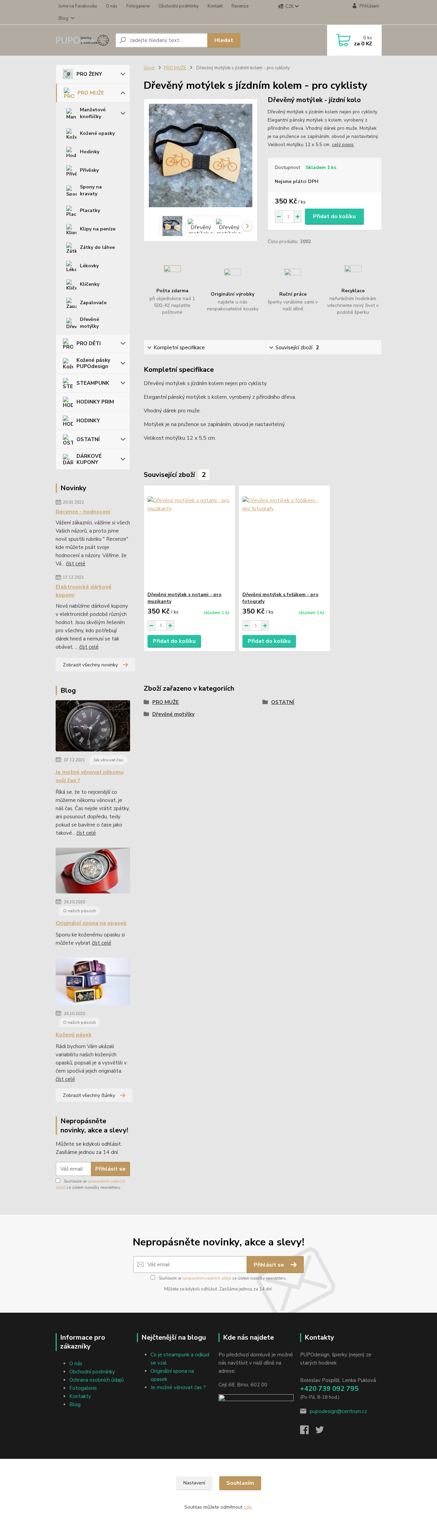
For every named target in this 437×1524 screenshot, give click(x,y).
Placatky (90, 210)
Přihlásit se (110, 1169)
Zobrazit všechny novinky (90, 665)
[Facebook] (307, 1431)
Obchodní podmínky (178, 6)
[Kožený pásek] (93, 983)
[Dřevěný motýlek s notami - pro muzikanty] (189, 538)
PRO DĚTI (88, 343)
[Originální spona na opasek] (93, 872)
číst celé (75, 563)
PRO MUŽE (90, 92)
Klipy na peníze (97, 229)
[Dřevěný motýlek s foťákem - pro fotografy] (284, 538)
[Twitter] (323, 1431)
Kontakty (80, 1396)
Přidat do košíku (334, 216)
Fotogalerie (138, 6)
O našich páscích (79, 911)
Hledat (223, 40)
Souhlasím (240, 1483)
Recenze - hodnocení (83, 512)
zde (248, 1507)
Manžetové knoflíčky (92, 113)
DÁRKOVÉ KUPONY (89, 459)
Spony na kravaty (91, 190)
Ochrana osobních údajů (96, 1380)
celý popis (343, 144)
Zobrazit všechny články (89, 1095)
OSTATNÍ (88, 439)
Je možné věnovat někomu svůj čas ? (90, 776)
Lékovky (89, 266)
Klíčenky (89, 284)
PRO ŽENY (89, 74)
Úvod (149, 68)
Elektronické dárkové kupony (84, 591)
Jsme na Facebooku (77, 6)
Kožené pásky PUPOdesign (93, 363)
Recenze (240, 6)
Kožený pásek (74, 1035)
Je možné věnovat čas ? (178, 1387)
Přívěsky (89, 170)
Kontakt (215, 6)
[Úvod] (83, 40)
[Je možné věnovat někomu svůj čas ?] (93, 727)
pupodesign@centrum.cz (338, 1411)
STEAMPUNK (92, 383)
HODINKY (88, 420)
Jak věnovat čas (108, 760)
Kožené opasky (97, 133)
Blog (63, 18)
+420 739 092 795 (329, 1388)
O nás (111, 6)
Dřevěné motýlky (89, 322)
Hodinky (89, 152)
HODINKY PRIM (95, 401)
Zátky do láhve (97, 247)
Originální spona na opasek (91, 923)
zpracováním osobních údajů (206, 1278)
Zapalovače (93, 302)
